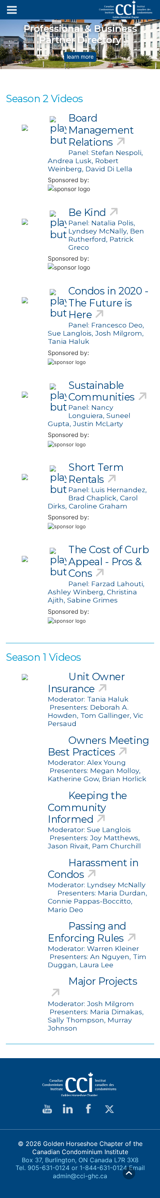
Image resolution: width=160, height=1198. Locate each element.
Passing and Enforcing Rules (87, 932)
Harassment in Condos (93, 869)
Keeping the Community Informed (87, 807)
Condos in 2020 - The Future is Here (108, 302)
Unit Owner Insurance (86, 682)
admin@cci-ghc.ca (80, 1176)
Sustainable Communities (101, 391)
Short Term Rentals (95, 473)
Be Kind (87, 212)
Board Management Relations (101, 130)
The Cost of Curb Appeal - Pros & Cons (108, 561)
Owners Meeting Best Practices (98, 746)
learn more (80, 56)
